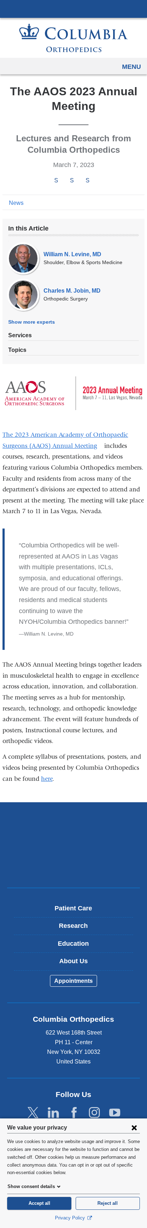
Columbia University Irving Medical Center (73, 8)
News (16, 203)
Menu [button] (131, 66)
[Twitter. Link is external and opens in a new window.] (33, 1113)
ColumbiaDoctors (73, 867)
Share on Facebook (56, 181)
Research (73, 925)
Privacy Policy (70, 1218)
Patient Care (73, 908)
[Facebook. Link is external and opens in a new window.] (74, 1113)
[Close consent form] (134, 1127)
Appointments (73, 981)
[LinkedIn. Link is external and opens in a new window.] (53, 1113)
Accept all (39, 1203)
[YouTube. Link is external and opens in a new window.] (115, 1113)
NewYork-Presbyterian (73, 844)
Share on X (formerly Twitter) (72, 181)
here (46, 779)
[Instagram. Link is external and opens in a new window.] (94, 1113)
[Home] (73, 38)
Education (73, 943)
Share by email (97, 181)
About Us (73, 961)
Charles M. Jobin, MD (72, 291)
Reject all (107, 1203)
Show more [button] (31, 322)
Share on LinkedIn (87, 181)
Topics (17, 350)
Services (20, 335)
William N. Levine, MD (72, 254)
